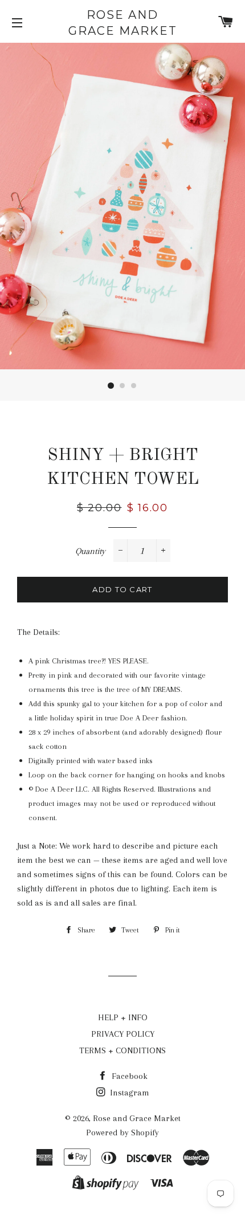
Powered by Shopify (122, 1132)
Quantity (90, 551)
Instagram (128, 1092)
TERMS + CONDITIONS (122, 1050)
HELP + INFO (123, 1017)
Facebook (128, 1076)
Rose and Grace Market (122, 23)
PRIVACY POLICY (122, 1034)
